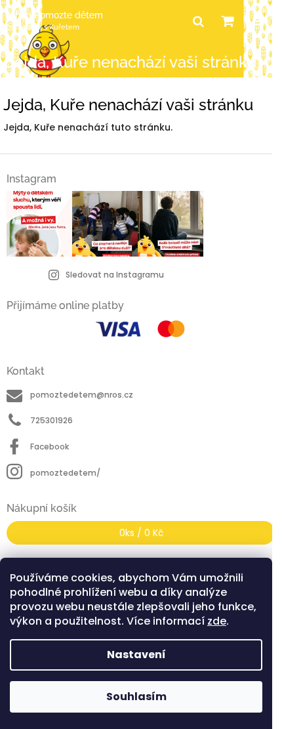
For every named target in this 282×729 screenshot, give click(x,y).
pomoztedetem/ (65, 472)
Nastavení (136, 654)
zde (216, 621)
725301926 (51, 420)
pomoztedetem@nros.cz (81, 394)
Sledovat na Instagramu (115, 274)
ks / (141, 532)
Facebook (49, 446)
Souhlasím (136, 696)
